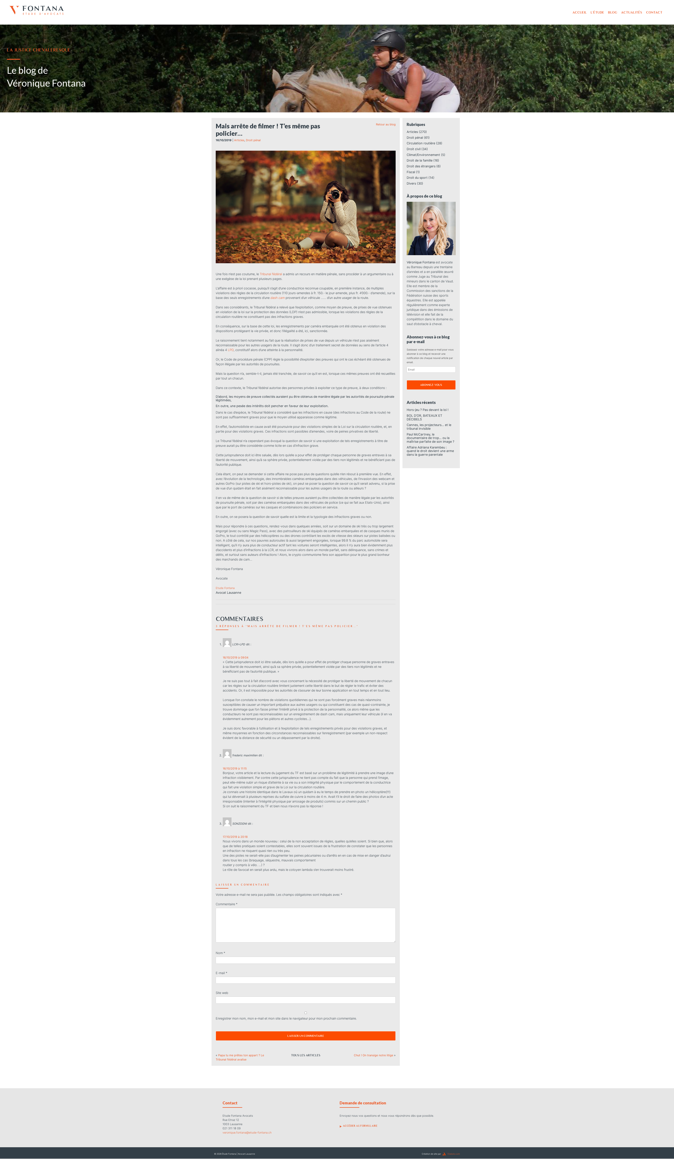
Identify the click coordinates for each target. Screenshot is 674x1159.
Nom (220, 953)
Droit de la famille (419, 160)
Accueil (579, 12)
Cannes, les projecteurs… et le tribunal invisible (429, 426)
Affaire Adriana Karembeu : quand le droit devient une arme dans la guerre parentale (430, 451)
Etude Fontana (225, 588)
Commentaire (226, 904)
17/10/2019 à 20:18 (235, 837)
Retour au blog (386, 124)
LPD (231, 350)
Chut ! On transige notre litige (373, 1055)
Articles (239, 140)
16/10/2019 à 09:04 (235, 657)
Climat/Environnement (423, 155)
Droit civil (414, 149)
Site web (222, 993)
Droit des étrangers (421, 166)
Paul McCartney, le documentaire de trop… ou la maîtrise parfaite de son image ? (430, 438)
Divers (411, 183)
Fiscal (411, 172)
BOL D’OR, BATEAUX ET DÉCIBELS (424, 417)
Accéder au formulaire (360, 1125)
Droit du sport (417, 177)
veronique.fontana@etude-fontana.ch (247, 1132)
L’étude (597, 12)
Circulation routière (421, 143)
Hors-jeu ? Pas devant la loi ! (427, 410)
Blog (612, 12)
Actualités (631, 12)
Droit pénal (253, 140)
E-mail (221, 973)
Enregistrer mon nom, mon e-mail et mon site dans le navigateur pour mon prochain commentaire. (286, 1018)
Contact (654, 12)
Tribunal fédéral (271, 274)
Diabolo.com (454, 1154)
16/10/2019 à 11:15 (235, 768)
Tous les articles (305, 1055)
